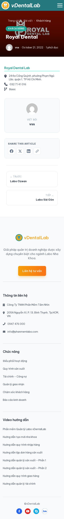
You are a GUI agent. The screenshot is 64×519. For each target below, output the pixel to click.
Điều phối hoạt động (15, 361)
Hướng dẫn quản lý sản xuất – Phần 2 (25, 468)
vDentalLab (25, 5)
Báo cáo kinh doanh (14, 400)
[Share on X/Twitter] (20, 151)
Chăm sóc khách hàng (16, 392)
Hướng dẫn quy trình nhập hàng (21, 444)
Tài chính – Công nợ (15, 376)
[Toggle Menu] (60, 5)
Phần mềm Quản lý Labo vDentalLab (24, 429)
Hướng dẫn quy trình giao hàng (21, 476)
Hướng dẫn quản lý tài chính (19, 483)
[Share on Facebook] (11, 151)
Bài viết (28, 20)
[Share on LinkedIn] (28, 151)
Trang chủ (14, 20)
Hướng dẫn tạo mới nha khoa (20, 437)
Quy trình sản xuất (14, 368)
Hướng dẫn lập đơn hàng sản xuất (22, 452)
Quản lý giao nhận (13, 384)
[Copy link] (37, 151)
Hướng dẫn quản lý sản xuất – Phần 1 (24, 460)
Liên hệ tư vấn (32, 271)
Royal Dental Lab (17, 68)
